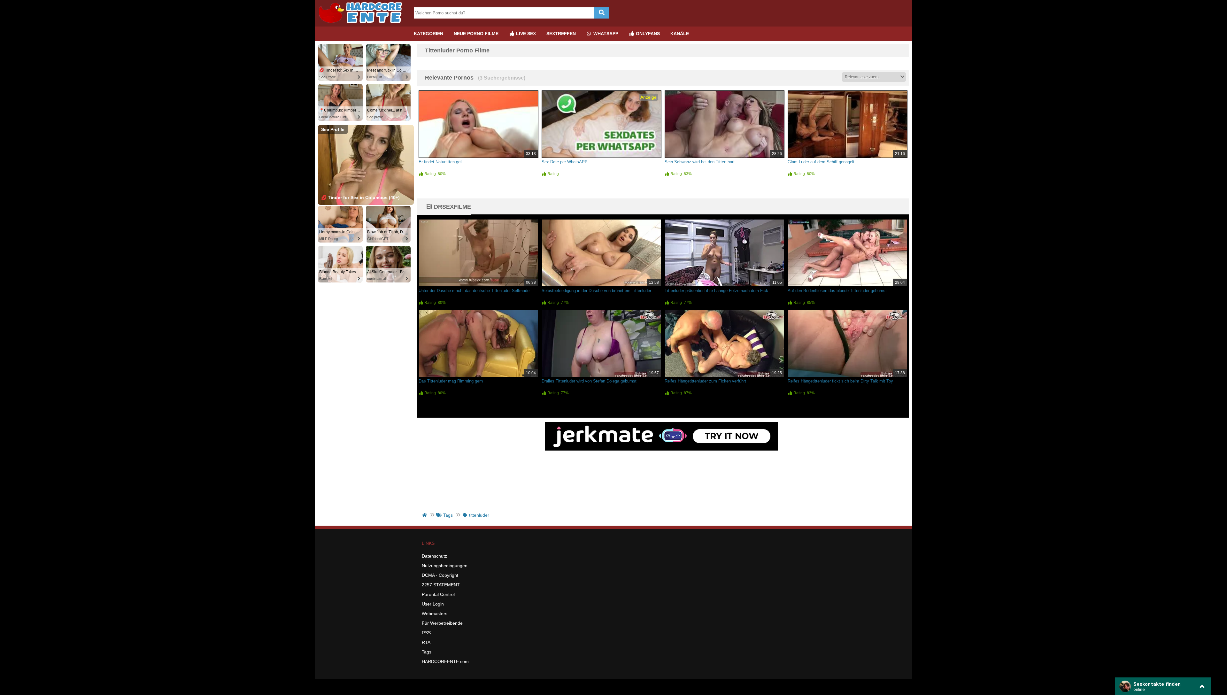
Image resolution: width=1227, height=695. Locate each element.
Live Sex (525, 33)
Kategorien (428, 33)
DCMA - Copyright (440, 575)
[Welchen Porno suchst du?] (601, 13)
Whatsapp (605, 33)
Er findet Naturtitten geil (440, 161)
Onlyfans (647, 33)
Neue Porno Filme (476, 33)
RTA (426, 642)
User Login (433, 603)
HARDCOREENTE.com (445, 661)
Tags (426, 651)
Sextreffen (561, 33)
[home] (425, 515)
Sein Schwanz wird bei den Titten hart (700, 161)
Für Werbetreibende (442, 623)
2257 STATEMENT (441, 584)
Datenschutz (434, 556)
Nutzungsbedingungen (444, 565)
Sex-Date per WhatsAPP (565, 161)
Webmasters (434, 613)
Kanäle (679, 33)
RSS (426, 632)
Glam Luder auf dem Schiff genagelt (821, 161)
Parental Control (438, 594)
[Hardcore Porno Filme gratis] (363, 24)
